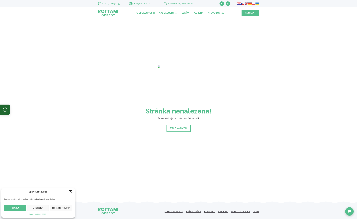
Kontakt (209, 211)
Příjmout (15, 208)
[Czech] (243, 3)
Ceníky (185, 13)
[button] (70, 191)
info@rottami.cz (142, 3)
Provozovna (216, 13)
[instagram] (228, 3)
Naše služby (166, 13)
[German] (250, 3)
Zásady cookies (34, 214)
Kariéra (198, 13)
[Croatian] (239, 3)
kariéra (223, 211)
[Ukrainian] (257, 3)
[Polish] (253, 3)
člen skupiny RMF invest (180, 3)
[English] (246, 3)
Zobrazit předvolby (61, 208)
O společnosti (145, 13)
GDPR (44, 214)
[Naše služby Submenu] (176, 13)
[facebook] (221, 3)
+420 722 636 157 (111, 3)
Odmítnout (38, 208)
